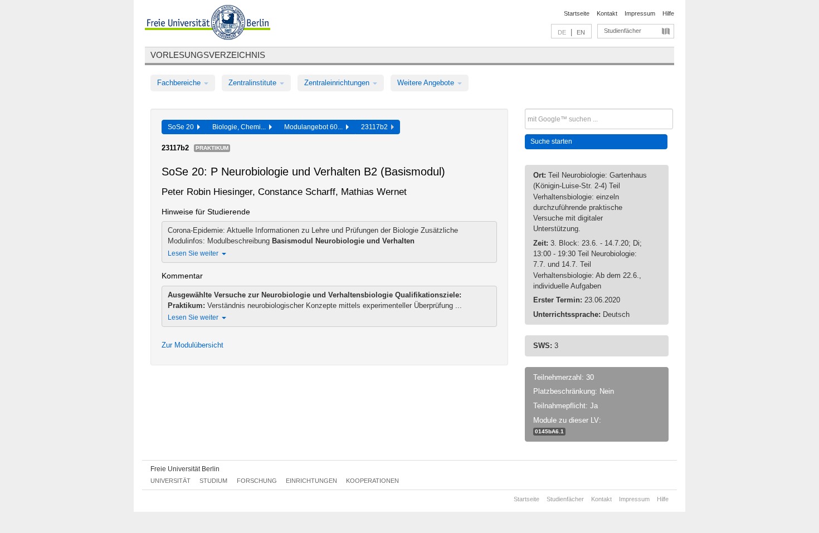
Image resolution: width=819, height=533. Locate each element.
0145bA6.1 (549, 431)
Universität (170, 480)
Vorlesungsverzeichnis (207, 55)
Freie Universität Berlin (185, 469)
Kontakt (607, 13)
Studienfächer (622, 30)
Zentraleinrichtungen (338, 83)
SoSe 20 (182, 127)
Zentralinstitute (253, 83)
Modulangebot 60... (315, 127)
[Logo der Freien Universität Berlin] (207, 24)
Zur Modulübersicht (192, 345)
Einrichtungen (311, 480)
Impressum (640, 13)
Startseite (576, 13)
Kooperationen (372, 480)
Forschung (257, 480)
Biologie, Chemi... (240, 127)
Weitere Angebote (426, 83)
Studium (213, 480)
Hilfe (668, 13)
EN (581, 32)
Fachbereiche (180, 83)
